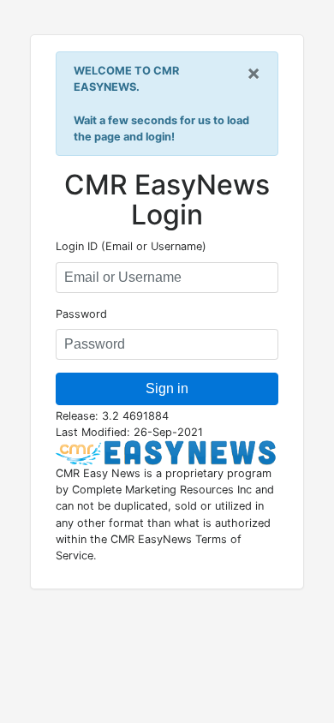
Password (81, 314)
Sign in (167, 388)
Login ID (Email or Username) (131, 246)
